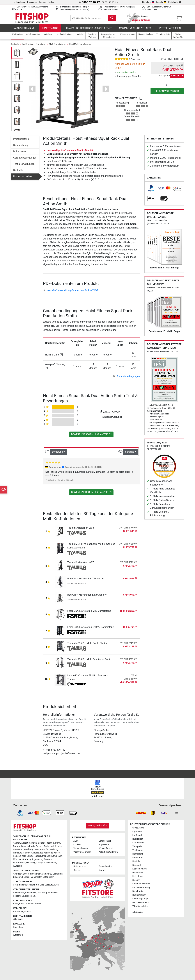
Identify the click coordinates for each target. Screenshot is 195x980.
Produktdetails (21, 138)
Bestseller (18, 170)
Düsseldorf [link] (18, 849)
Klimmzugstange (140, 898)
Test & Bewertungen (24, 163)
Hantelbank (137, 854)
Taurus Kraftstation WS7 (80, 562)
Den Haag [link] (42, 892)
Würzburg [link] (17, 866)
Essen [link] (36, 849)
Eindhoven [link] (53, 892)
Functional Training (141, 887)
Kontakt (51, 2)
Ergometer (137, 831)
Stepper (136, 880)
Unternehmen (19, 2)
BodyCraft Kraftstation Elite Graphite (86, 594)
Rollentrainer (138, 876)
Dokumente (19, 151)
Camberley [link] (47, 874)
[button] (17, 53)
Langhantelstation (141, 883)
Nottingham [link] (48, 877)
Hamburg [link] (17, 852)
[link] (151, 188)
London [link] (26, 877)
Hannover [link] (27, 852)
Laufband (137, 835)
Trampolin (137, 846)
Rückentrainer (139, 895)
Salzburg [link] (49, 885)
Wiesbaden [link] (51, 862)
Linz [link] (42, 885)
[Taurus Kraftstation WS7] (60, 565)
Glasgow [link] (17, 877)
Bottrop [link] (16, 846)
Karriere (42, 2)
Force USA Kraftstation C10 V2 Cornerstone (90, 627)
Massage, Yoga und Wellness (135, 28)
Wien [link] (56, 885)
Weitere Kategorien (170, 28)
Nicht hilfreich (67, 480)
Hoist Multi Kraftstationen (80, 44)
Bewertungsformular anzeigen (91, 434)
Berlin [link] (34, 843)
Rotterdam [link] (30, 896)
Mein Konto (173, 2)
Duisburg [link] (28, 849)
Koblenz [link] (17, 856)
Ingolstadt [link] (38, 852)
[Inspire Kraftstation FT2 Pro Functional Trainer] (60, 679)
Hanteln (136, 861)
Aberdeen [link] (17, 874)
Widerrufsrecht (106, 848)
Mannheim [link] (47, 856)
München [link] (57, 856)
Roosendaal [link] (18, 896)
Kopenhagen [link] (19, 927)
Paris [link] (20, 919)
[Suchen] (112, 18)
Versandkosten (80, 848)
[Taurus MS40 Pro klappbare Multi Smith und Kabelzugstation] (60, 548)
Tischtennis (137, 850)
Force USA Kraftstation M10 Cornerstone (89, 610)
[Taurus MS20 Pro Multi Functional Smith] (60, 662)
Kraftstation (41, 44)
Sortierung (57, 451)
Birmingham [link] (35, 874)
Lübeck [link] (37, 856)
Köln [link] (24, 856)
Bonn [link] (57, 843)
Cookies (77, 844)
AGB (75, 841)
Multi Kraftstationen (57, 44)
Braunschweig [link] (28, 846)
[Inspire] (76, 684)
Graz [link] (15, 885)
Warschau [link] (18, 935)
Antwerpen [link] (18, 911)
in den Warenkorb (167, 91)
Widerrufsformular (82, 852)
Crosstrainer (138, 827)
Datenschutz (105, 841)
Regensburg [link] (37, 859)
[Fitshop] (32, 17)
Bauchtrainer (138, 891)
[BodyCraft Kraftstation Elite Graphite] (60, 597)
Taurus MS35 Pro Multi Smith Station (87, 643)
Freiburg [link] (54, 849)
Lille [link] (15, 919)
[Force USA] (76, 616)
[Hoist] (33, 51)
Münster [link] (17, 859)
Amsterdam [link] (18, 892)
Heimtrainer (138, 872)
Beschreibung (20, 145)
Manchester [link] (36, 877)
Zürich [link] (38, 903)
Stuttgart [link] (40, 862)
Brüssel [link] (27, 911)
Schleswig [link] (30, 862)
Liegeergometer (139, 869)
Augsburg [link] (25, 843)
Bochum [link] (50, 843)
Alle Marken (137, 912)
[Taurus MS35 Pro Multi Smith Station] (60, 646)
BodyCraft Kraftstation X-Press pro (85, 578)
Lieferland (146, 2)
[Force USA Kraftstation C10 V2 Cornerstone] (60, 630)
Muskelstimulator (140, 902)
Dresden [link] (58, 846)
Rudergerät (137, 839)
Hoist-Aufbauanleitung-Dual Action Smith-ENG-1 (72, 290)
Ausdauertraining (24, 28)
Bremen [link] (39, 846)
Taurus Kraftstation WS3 (80, 527)
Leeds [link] (26, 874)
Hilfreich (52, 480)
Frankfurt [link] (44, 849)
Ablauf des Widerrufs (108, 852)
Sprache (159, 2)
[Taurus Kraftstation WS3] (60, 530)
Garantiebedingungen (24, 157)
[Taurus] (76, 533)
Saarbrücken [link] (19, 862)
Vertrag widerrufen (97, 825)
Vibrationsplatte (140, 906)
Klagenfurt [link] (34, 885)
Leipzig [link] (30, 856)
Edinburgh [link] (58, 874)
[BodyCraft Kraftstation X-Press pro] (60, 581)
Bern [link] (21, 903)
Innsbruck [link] (23, 885)
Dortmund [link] (49, 846)
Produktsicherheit (22, 176)
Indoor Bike (137, 857)
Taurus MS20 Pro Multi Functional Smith (89, 659)
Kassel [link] (57, 852)
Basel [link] (15, 903)
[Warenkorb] (179, 18)
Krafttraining (50, 28)
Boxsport (136, 865)
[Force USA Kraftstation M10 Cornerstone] (60, 613)
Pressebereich (105, 866)
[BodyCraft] (76, 584)
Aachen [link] (16, 843)
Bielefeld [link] (42, 843)
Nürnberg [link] (26, 859)
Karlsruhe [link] (48, 852)
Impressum (32, 2)
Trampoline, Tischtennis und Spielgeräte (89, 28)
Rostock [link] (48, 859)
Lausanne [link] (29, 903)
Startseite (15, 44)
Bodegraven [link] (31, 892)
